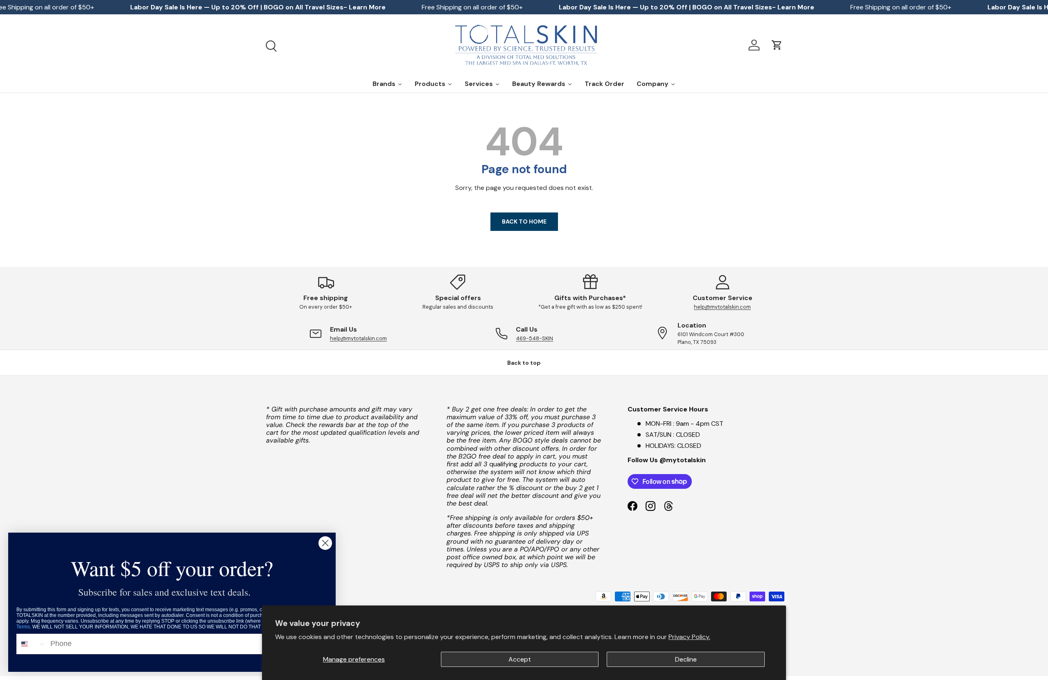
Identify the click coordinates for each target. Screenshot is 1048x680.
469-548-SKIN (534, 338)
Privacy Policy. (689, 637)
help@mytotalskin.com (722, 306)
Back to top (524, 362)
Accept (519, 659)
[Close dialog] (325, 543)
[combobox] (31, 644)
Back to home (524, 221)
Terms (23, 627)
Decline (686, 659)
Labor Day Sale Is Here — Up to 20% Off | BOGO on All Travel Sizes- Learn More (258, 7)
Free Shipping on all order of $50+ (472, 7)
